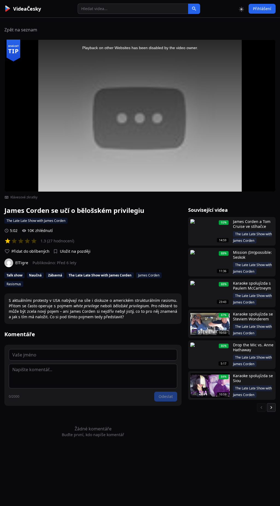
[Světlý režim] (241, 8)
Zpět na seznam (20, 30)
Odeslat (166, 396)
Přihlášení (262, 8)
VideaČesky (27, 8)
